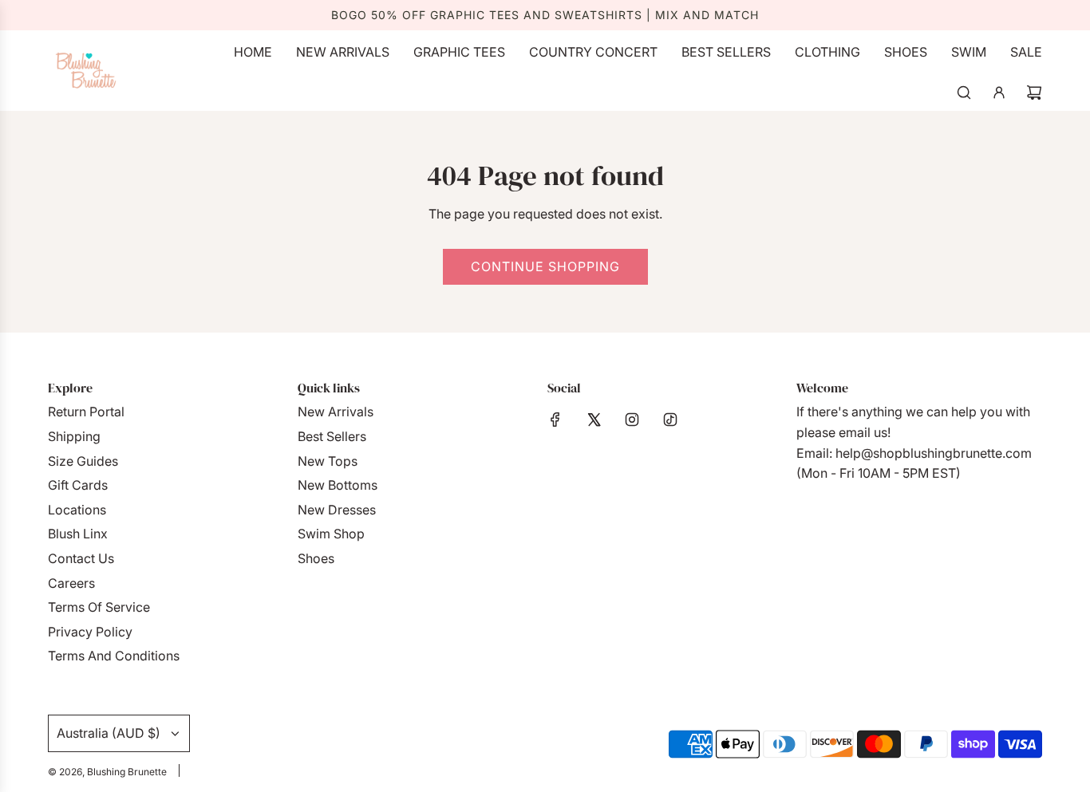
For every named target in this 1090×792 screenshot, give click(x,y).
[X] (593, 419)
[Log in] (999, 92)
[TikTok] (670, 419)
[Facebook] (555, 419)
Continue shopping (545, 266)
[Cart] (1034, 92)
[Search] (963, 92)
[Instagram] (632, 419)
